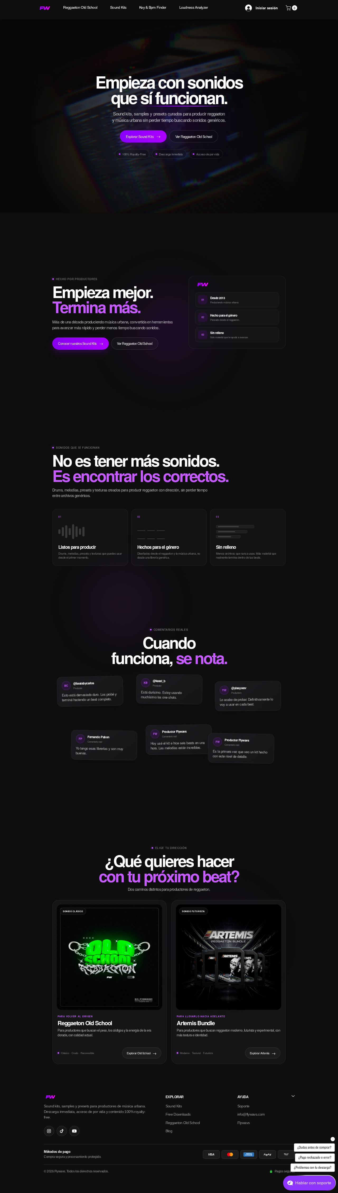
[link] (292, 8)
